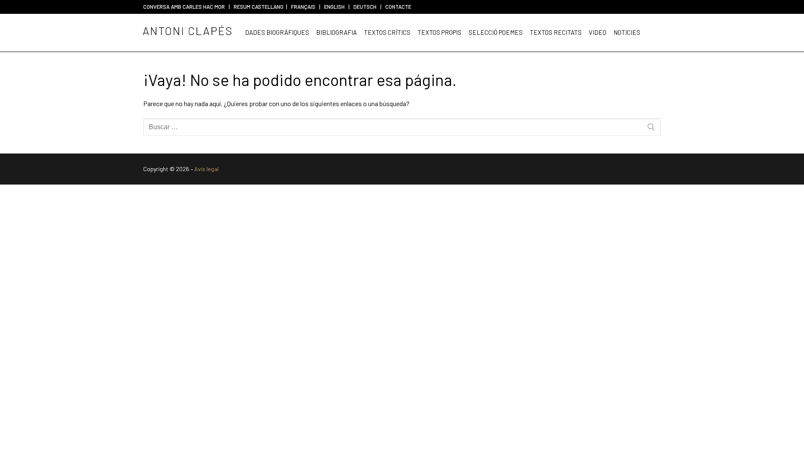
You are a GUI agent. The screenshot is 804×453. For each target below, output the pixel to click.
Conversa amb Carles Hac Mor (184, 6)
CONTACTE (398, 6)
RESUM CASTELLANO (258, 6)
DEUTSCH (364, 6)
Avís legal (206, 168)
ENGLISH (334, 6)
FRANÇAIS (303, 6)
